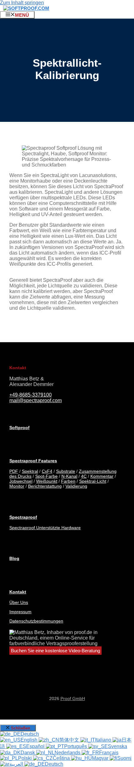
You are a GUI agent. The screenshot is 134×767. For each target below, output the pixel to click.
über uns (18, 602)
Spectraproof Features (33, 460)
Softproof (19, 427)
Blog (14, 558)
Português (76, 746)
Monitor (16, 486)
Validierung (76, 486)
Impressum (20, 611)
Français (108, 752)
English (30, 740)
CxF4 (47, 471)
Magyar (101, 758)
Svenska (117, 746)
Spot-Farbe (46, 476)
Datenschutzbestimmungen (36, 620)
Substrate (65, 471)
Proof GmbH (72, 698)
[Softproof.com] (26, 8)
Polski (25, 758)
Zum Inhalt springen (22, 2)
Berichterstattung (45, 486)
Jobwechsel (20, 481)
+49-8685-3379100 (30, 394)
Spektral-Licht (92, 481)
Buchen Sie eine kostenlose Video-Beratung (55, 650)
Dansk (28, 752)
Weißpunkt (46, 481)
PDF (13, 471)
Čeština (62, 758)
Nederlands (68, 752)
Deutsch (30, 734)
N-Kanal (69, 476)
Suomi (124, 758)
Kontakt (17, 591)
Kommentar (101, 476)
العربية (16, 764)
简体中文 (69, 740)
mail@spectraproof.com (35, 400)
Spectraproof (23, 517)
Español (36, 746)
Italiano (103, 740)
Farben (68, 481)
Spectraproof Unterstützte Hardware (45, 527)
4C (84, 476)
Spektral (30, 471)
